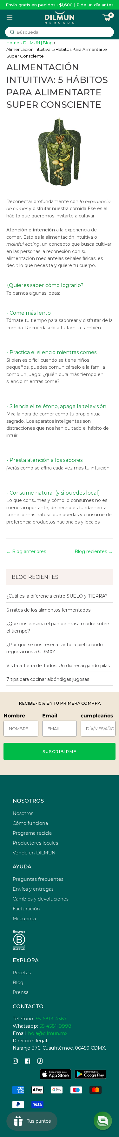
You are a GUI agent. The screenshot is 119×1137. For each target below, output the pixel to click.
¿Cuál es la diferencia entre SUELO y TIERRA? (57, 596)
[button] (103, 1121)
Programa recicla (32, 833)
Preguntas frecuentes (38, 879)
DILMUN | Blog (38, 42)
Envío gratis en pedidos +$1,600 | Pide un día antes (60, 4)
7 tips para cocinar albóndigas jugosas (47, 679)
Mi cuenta (24, 918)
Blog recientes (91, 551)
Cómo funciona (30, 823)
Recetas (22, 973)
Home (12, 42)
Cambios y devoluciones (41, 899)
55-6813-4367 (51, 1019)
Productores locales (35, 843)
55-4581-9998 (55, 1026)
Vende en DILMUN (34, 853)
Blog (18, 982)
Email (49, 716)
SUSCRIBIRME (59, 751)
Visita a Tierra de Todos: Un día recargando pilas (58, 665)
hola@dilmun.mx (48, 1033)
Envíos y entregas (33, 889)
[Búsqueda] (12, 32)
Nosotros (23, 813)
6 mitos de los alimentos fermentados (48, 610)
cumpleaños (97, 716)
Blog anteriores (29, 551)
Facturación (26, 909)
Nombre (14, 716)
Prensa (21, 992)
